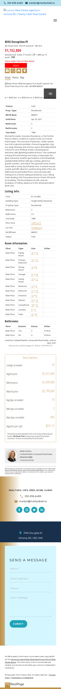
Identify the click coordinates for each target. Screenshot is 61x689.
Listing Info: (12, 191)
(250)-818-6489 (26, 457)
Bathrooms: (12, 321)
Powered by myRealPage (22, 678)
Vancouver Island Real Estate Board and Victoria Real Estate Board (30, 469)
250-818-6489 (15, 3)
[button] (13, 3)
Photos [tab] (15, 77)
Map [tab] (22, 77)
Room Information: (16, 243)
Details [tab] (8, 77)
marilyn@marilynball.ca (42, 3)
